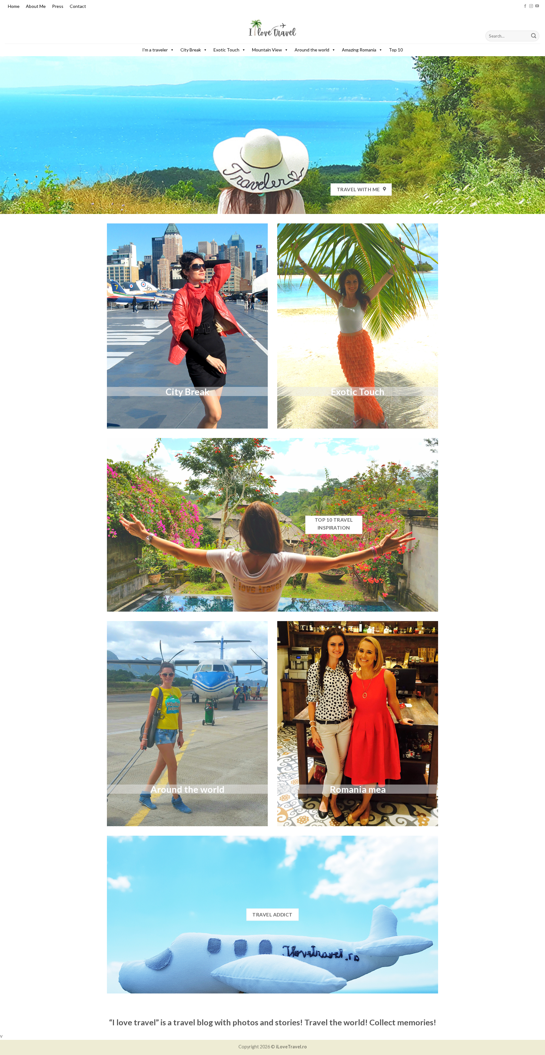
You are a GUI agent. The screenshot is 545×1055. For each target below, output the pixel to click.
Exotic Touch (226, 49)
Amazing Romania (359, 49)
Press (57, 6)
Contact (78, 6)
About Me (36, 6)
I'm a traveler (155, 49)
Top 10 (396, 49)
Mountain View (267, 49)
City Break (190, 49)
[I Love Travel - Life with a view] (272, 28)
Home (14, 6)
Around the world (312, 49)
